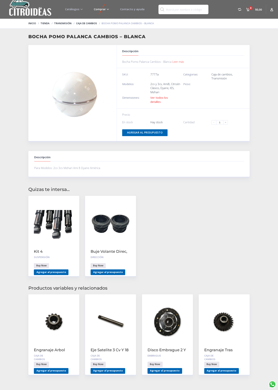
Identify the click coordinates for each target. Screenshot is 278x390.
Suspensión (42, 257)
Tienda (45, 23)
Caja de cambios (86, 23)
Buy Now (41, 265)
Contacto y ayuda (132, 9)
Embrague (154, 355)
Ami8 (166, 84)
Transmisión (62, 23)
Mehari (154, 92)
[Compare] (239, 9)
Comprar (100, 9)
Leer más (178, 62)
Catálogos (72, 9)
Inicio (32, 23)
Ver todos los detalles (159, 99)
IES (172, 88)
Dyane (164, 88)
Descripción (42, 157)
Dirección (97, 257)
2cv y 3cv (156, 84)
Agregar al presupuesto (145, 132)
